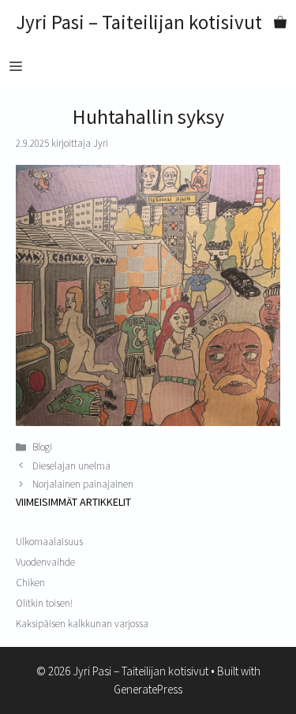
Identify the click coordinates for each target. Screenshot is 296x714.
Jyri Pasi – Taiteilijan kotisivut (139, 22)
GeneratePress (148, 689)
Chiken (30, 582)
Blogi (42, 447)
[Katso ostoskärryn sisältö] (280, 22)
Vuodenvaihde (45, 562)
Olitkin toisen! (44, 603)
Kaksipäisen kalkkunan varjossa (82, 623)
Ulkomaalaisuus (49, 541)
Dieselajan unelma (71, 466)
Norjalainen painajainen (82, 484)
